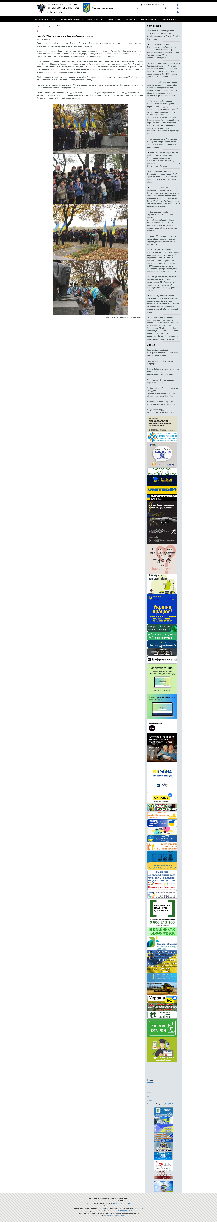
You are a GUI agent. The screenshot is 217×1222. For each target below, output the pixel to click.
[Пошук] (165, 8)
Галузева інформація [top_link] (148, 19)
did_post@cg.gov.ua (125, 1210)
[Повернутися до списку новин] (38, 30)
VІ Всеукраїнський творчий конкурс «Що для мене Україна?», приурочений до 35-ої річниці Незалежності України (162, 392)
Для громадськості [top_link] (113, 19)
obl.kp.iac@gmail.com (115, 1215)
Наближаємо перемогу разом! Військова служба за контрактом (161, 402)
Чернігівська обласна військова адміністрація (64, 6)
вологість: (151, 1092)
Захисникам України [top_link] (168, 19)
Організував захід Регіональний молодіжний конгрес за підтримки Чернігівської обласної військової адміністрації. (162, 142)
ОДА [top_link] (53, 19)
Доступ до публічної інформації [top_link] (72, 19)
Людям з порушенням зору (156, 4)
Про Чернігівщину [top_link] (40, 19)
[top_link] (182, 19)
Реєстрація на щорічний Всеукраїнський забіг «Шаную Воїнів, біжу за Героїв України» (163, 352)
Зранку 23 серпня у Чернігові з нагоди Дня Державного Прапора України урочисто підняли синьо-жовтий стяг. (161, 240)
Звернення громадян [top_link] (94, 19)
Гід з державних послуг (103, 8)
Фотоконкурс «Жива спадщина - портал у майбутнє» (161, 381)
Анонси (151, 345)
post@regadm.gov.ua (121, 1203)
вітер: (149, 1100)
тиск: (149, 1096)
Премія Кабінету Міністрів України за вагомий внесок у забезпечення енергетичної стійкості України (163, 372)
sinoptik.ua (169, 1103)
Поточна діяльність (49, 26)
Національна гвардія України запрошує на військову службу (160, 410)
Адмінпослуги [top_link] (130, 19)
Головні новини (64, 26)
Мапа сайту (108, 1205)
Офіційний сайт (54, 12)
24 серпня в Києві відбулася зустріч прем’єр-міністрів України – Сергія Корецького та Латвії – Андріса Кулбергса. (163, 34)
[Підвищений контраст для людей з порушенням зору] (141, 4)
